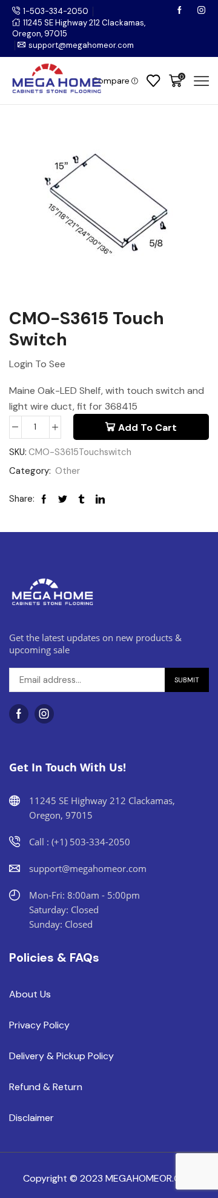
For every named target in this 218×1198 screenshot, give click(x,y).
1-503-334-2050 (55, 11)
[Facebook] (180, 11)
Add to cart (147, 427)
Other (67, 471)
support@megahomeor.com (81, 45)
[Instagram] (201, 11)
